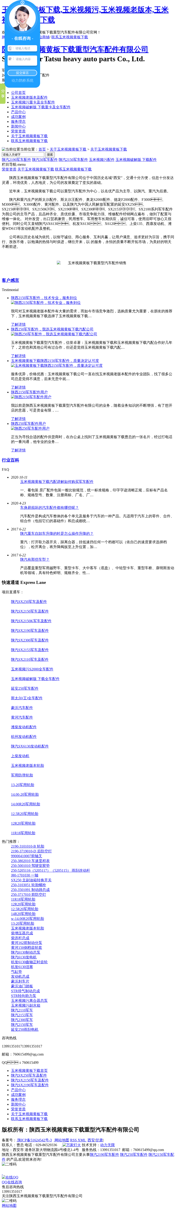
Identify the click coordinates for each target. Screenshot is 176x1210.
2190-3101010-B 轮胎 (27, 846)
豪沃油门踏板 (22, 986)
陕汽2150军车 (22, 1025)
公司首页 (18, 93)
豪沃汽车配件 (22, 708)
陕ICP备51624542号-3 (34, 1140)
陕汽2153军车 (22, 1015)
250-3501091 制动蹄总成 (30, 890)
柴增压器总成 (22, 933)
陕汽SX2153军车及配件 (30, 650)
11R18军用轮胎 (23, 833)
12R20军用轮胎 (23, 823)
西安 (91, 1140)
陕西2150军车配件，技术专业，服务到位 (44, 298)
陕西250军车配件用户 (28, 424)
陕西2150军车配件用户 (29, 392)
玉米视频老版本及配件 (29, 97)
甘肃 (99, 1140)
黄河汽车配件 (22, 717)
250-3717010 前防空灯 (28, 894)
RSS (74, 1140)
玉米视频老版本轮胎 (27, 765)
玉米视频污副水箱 (25, 1005)
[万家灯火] (71, 1145)
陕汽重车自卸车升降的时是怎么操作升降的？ (57, 533)
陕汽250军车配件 (134, 1155)
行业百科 (10, 460)
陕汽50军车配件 (45, 160)
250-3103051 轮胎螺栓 (28, 885)
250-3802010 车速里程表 (30, 861)
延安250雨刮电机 (24, 1029)
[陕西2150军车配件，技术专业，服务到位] (46, 303)
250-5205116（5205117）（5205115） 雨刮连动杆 (50, 870)
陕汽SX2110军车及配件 (30, 659)
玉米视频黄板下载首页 (29, 1071)
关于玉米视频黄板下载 (29, 136)
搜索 (50, 154)
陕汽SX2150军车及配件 (30, 611)
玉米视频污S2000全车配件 (32, 669)
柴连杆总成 (20, 938)
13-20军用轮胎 (22, 785)
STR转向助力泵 (23, 996)
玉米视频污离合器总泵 (29, 1001)
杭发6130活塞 (22, 967)
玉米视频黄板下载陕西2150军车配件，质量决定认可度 (55, 361)
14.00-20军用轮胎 (25, 794)
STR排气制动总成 (25, 991)
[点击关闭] (2, 1173)
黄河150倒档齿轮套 (26, 948)
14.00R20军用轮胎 (25, 804)
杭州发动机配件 (24, 737)
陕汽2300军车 (22, 1020)
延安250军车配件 (24, 688)
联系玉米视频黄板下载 (69, 37)
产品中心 (18, 112)
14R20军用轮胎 (23, 914)
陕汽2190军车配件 (16, 160)
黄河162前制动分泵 (26, 943)
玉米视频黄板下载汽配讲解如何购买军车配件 (57, 482)
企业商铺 (42, 37)
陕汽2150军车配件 (73, 160)
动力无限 (107, 1145)
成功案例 (18, 117)
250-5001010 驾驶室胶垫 (30, 866)
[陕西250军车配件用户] (30, 428)
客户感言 (10, 280)
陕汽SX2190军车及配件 (30, 631)
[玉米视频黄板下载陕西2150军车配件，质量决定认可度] (57, 365)
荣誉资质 (18, 131)
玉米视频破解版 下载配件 (136, 160)
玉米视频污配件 (102, 160)
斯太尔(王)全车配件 (27, 698)
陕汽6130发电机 (24, 957)
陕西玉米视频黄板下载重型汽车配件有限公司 (75, 49)
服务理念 (18, 121)
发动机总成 (20, 976)
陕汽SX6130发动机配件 (30, 746)
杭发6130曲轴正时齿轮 (29, 962)
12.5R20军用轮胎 (24, 814)
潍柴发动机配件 (24, 727)
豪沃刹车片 (20, 981)
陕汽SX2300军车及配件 (30, 640)
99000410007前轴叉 (26, 856)
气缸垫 (16, 972)
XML (82, 1140)
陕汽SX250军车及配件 (29, 602)
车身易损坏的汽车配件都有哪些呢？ (49, 508)
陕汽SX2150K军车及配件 (31, 621)
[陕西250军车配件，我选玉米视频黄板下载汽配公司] (54, 334)
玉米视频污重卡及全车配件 (33, 102)
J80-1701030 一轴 (24, 875)
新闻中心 (18, 126)
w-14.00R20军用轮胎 (27, 919)
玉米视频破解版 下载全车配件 (35, 679)
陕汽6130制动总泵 (25, 952)
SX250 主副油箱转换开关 (31, 880)
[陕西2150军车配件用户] (31, 397)
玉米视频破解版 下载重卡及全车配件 (41, 107)
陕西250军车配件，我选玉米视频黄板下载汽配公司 (52, 329)
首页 (42, 149)
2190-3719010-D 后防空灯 (31, 851)
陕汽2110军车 (22, 1010)
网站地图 (61, 1140)
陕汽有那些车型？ (35, 559)
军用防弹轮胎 (22, 775)
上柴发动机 (20, 756)
